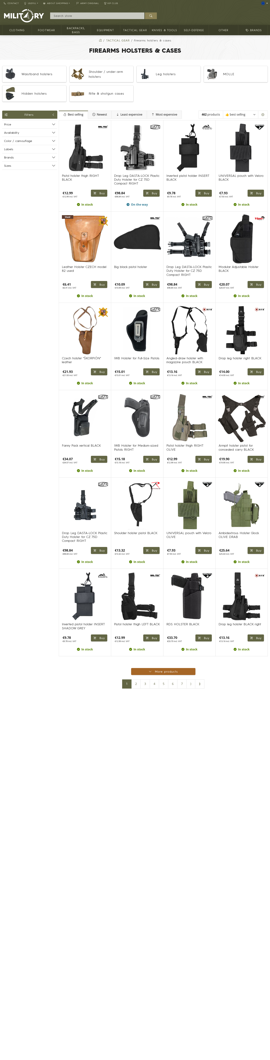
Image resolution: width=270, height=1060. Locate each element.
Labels (8, 149)
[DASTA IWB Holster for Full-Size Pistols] (137, 330)
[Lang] (264, 3)
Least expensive (131, 114)
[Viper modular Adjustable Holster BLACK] (241, 238)
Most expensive (166, 114)
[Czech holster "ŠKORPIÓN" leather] (84, 330)
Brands (9, 157)
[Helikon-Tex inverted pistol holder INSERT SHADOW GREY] (84, 596)
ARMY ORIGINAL (89, 3)
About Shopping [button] (57, 3)
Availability (11, 132)
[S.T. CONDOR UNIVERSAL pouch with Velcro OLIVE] (189, 505)
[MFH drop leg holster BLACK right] (241, 596)
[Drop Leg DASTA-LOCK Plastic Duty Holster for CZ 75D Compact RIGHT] (137, 147)
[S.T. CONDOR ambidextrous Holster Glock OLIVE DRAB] (241, 505)
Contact (13, 3)
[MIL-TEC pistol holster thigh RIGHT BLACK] (84, 147)
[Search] (151, 15)
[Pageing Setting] (263, 114)
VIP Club (112, 3)
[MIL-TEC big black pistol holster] (137, 238)
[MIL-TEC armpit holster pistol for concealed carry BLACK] (241, 417)
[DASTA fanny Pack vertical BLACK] (84, 417)
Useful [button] (32, 3)
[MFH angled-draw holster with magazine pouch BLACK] (189, 330)
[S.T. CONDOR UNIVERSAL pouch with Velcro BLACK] (241, 147)
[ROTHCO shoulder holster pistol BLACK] (137, 505)
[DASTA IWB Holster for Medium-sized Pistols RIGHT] (137, 417)
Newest (102, 114)
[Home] (100, 40)
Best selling (75, 114)
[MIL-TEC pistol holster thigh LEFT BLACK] (137, 596)
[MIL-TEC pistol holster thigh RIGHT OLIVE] (189, 417)
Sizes (7, 165)
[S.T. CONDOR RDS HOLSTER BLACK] (189, 596)
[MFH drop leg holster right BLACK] (241, 330)
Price (7, 124)
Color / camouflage (18, 141)
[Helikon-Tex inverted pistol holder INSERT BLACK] (189, 147)
